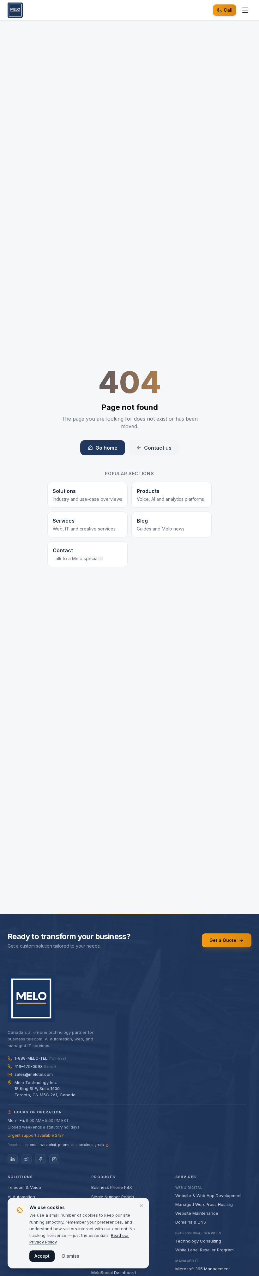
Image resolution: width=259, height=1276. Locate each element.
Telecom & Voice (24, 1187)
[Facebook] (40, 1159)
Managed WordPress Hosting (204, 1204)
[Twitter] (26, 1159)
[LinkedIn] (13, 1159)
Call (228, 10)
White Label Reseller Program (204, 1249)
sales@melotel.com (34, 1074)
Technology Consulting (198, 1240)
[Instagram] (54, 1159)
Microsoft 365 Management (202, 1268)
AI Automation (21, 1196)
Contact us (158, 448)
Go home (106, 448)
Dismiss (70, 1256)
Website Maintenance (196, 1213)
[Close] (141, 1205)
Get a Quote (222, 940)
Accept (42, 1256)
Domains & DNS (190, 1222)
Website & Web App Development (208, 1195)
